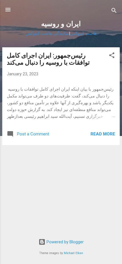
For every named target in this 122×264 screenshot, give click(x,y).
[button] (111, 56)
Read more (103, 134)
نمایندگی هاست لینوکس (47, 33)
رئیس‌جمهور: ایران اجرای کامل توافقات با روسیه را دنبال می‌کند (48, 59)
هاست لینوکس (83, 33)
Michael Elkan (73, 253)
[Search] (114, 11)
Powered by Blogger (64, 241)
